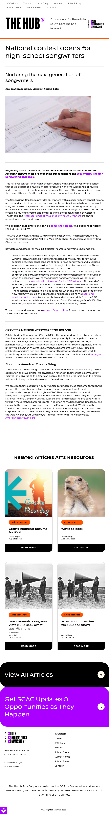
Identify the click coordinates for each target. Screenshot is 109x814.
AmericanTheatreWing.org (20, 418)
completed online (61, 225)
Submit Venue (14, 7)
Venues (58, 3)
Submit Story (74, 3)
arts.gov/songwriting (55, 310)
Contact (51, 7)
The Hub (27, 3)
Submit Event (34, 7)
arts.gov (96, 354)
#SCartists (12, 3)
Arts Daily (43, 3)
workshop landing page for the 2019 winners (56, 281)
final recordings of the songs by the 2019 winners (53, 216)
